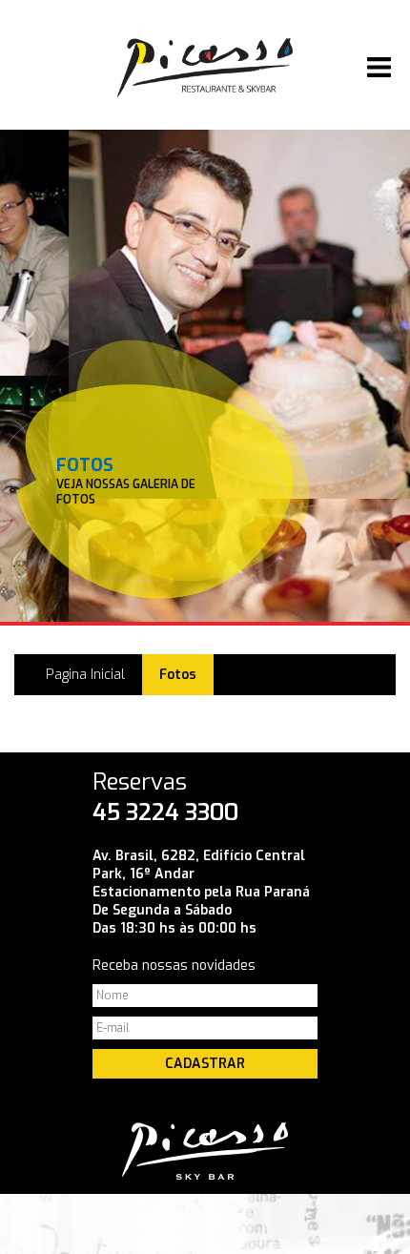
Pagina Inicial (85, 675)
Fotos (177, 675)
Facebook (378, 1243)
